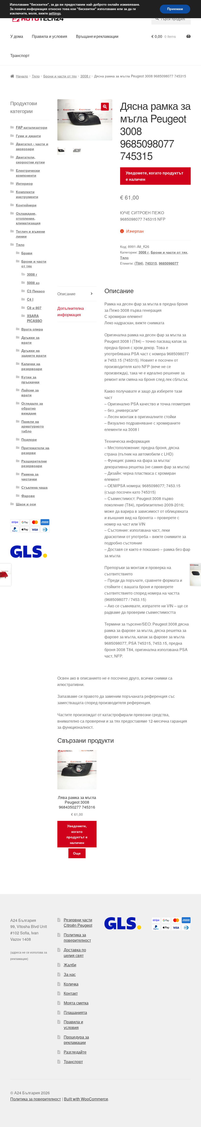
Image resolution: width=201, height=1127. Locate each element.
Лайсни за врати (30, 392)
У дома (16, 36)
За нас (70, 974)
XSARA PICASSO (34, 318)
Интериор (24, 183)
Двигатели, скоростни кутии (30, 159)
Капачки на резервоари (31, 366)
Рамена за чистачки (29, 476)
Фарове (28, 495)
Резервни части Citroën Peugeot (78, 922)
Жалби (70, 965)
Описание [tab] (66, 294)
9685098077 (168, 263)
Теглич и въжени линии (30, 234)
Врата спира (32, 329)
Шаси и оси (26, 503)
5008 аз (33, 282)
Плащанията (75, 1012)
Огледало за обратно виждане (32, 408)
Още (77, 853)
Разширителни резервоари (34, 463)
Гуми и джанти (28, 135)
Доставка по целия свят (75, 952)
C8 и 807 (34, 307)
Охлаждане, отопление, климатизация (28, 218)
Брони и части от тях (60, 75)
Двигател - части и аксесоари (32, 146)
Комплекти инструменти (27, 194)
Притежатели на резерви (35, 450)
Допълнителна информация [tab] (70, 311)
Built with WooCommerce (86, 1099)
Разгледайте (75, 1052)
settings (55, 13)
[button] (105, 107)
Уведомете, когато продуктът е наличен (154, 176)
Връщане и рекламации (97, 36)
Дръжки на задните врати (33, 353)
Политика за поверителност (77, 937)
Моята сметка (76, 1003)
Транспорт (19, 55)
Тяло (36, 75)
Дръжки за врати (30, 340)
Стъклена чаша (34, 487)
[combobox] (171, 19)
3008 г (85, 75)
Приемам (175, 9)
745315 (151, 263)
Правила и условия (49, 36)
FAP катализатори (31, 127)
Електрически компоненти (28, 173)
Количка (71, 984)
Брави (26, 252)
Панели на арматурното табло (32, 426)
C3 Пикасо (36, 290)
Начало (22, 75)
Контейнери (26, 204)
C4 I (30, 299)
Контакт (71, 993)
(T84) (139, 263)
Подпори (29, 439)
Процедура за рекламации (76, 1039)
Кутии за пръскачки (30, 379)
